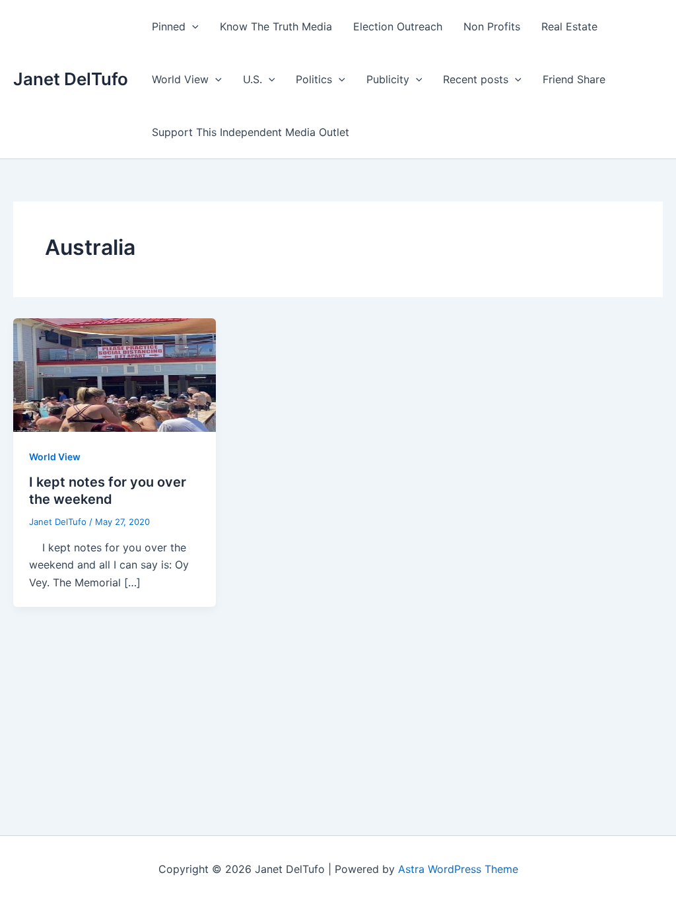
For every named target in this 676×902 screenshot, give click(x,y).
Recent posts (475, 79)
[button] (192, 26)
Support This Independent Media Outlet (250, 132)
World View (180, 79)
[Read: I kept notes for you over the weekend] (114, 373)
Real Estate (569, 26)
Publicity (387, 79)
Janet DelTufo (70, 79)
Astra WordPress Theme (458, 869)
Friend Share (574, 79)
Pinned (169, 26)
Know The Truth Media (276, 26)
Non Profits (491, 26)
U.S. (252, 79)
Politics (314, 79)
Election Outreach (397, 26)
